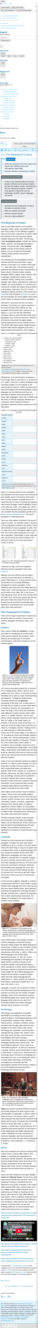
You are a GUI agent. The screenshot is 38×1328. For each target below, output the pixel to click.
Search (3, 1325)
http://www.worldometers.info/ (13, 514)
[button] (7, 116)
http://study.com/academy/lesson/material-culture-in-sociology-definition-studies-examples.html (16, 1252)
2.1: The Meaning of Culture (18, 1266)
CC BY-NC (9, 1270)
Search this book (5, 34)
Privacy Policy (5, 1317)
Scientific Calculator (9, 103)
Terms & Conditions (15, 1317)
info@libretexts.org (7, 1320)
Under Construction (23, 150)
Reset (3, 53)
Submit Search (5, 40)
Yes (5, 1296)
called (3, 294)
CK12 (13, 1272)
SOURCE (24, 294)
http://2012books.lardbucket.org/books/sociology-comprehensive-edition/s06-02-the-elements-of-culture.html (19, 1215)
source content (22, 1272)
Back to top (4, 1280)
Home (9, 150)
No (11, 1296)
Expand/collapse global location (36, 149)
